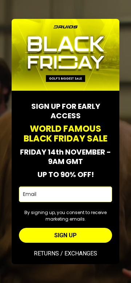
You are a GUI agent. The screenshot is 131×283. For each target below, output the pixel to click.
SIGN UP (65, 235)
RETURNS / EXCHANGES (65, 253)
